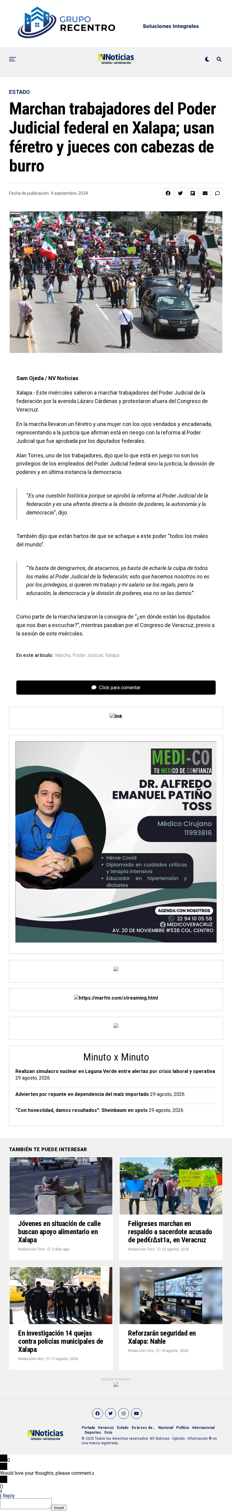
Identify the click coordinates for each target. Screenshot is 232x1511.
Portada (88, 1428)
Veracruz (106, 1428)
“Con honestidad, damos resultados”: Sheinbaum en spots (81, 1110)
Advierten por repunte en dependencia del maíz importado (82, 1094)
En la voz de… (143, 1428)
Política (182, 1428)
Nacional (165, 1428)
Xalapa (112, 655)
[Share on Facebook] (168, 193)
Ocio (108, 1432)
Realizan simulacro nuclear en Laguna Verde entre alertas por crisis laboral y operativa (115, 1071)
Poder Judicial (87, 655)
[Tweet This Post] (180, 193)
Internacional (203, 1428)
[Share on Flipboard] (192, 193)
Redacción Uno (31, 1359)
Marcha (62, 655)
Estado (123, 1428)
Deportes (93, 1432)
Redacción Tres (31, 1249)
